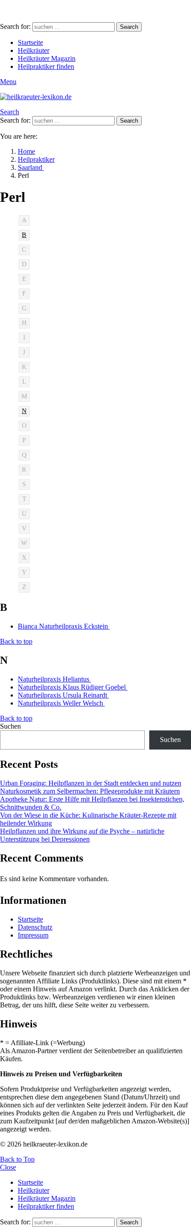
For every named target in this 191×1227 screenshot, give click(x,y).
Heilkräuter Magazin (47, 58)
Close (8, 1167)
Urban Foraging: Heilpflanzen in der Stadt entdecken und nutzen (90, 783)
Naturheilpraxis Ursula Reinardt (63, 695)
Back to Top (17, 1159)
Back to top (16, 641)
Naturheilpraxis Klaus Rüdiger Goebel (72, 687)
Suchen (10, 726)
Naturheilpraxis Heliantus (54, 679)
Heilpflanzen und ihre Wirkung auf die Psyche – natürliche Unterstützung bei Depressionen (82, 835)
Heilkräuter (33, 50)
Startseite (30, 42)
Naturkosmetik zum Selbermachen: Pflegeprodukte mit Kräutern (90, 791)
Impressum (33, 935)
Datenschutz (35, 927)
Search (129, 27)
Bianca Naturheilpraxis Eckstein (64, 626)
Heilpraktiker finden (46, 66)
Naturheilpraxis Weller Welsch (61, 703)
